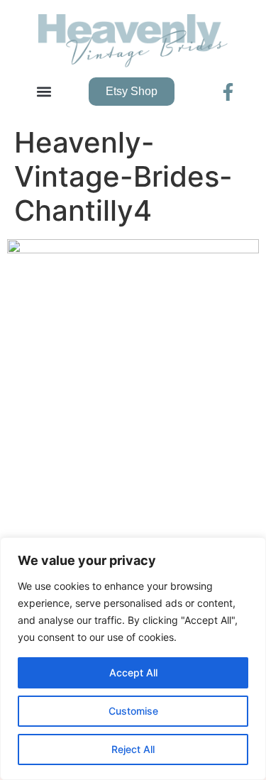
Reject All (133, 749)
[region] (133, 658)
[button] (43, 92)
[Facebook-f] (228, 92)
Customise (133, 711)
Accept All (133, 672)
